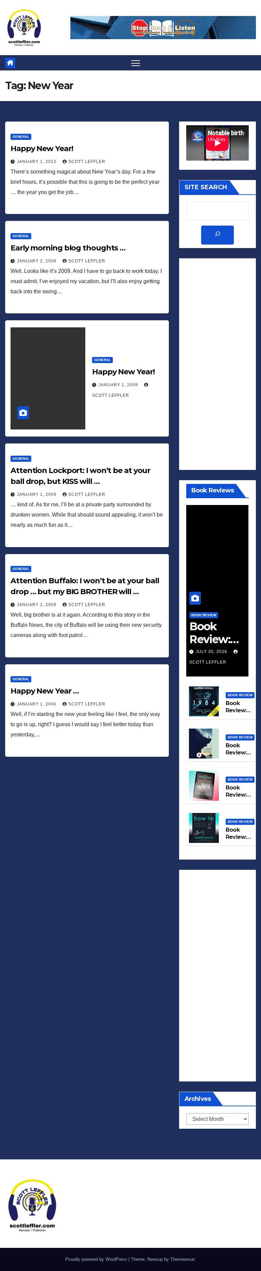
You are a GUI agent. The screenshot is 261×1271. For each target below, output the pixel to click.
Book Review (203, 615)
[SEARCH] (217, 235)
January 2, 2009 (37, 261)
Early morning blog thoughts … (68, 247)
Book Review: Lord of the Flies (237, 756)
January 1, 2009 (119, 384)
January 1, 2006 (37, 704)
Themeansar (182, 1259)
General (21, 136)
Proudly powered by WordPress (96, 1259)
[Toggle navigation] (135, 63)
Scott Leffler (86, 161)
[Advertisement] (217, 364)
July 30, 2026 (212, 651)
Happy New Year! (42, 148)
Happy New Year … (45, 691)
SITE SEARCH (206, 187)
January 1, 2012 (37, 161)
